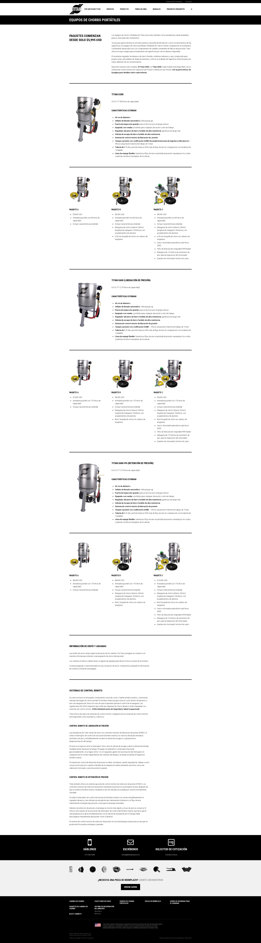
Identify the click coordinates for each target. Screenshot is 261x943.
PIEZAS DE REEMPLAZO (153, 901)
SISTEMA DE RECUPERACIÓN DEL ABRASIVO (104, 908)
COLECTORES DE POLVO (103, 901)
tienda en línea (141, 9)
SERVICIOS (110, 9)
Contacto (188, 1)
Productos (124, 9)
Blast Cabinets (75, 914)
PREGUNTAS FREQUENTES (176, 9)
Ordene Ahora (130, 887)
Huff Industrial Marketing (177, 938)
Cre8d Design (188, 938)
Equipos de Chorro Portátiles (127, 902)
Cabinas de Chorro (76, 901)
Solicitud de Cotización (174, 1)
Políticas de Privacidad (75, 938)
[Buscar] (191, 9)
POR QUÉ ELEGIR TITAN (92, 9)
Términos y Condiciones (88, 938)
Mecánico (98, 913)
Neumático (98, 911)
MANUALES (157, 9)
